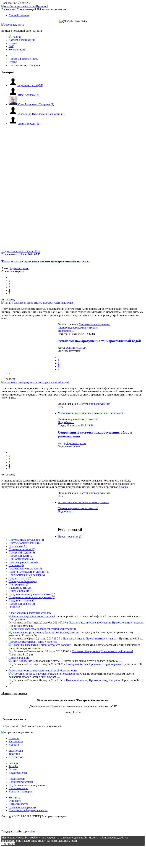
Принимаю (8, 843)
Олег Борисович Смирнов (36, 104)
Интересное (16, 757)
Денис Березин (29, 123)
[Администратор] (13, 85)
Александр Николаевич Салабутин (41, 113)
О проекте (15, 800)
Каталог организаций (22, 39)
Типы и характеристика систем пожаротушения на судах (45, 261)
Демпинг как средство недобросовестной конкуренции (42, 628)
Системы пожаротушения (94, 324)
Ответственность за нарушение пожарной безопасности (43, 670)
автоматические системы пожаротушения (83, 502)
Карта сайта (16, 741)
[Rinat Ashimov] (13, 94)
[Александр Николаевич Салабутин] (13, 113)
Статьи (13, 43)
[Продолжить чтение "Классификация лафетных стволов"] (31, 616)
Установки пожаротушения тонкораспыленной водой (99, 341)
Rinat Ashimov (28, 94)
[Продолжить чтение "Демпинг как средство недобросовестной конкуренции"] (44, 632)
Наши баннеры (18, 772)
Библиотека (16, 750)
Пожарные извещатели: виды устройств (33, 641)
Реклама (14, 763)
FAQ (11, 46)
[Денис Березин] (13, 123)
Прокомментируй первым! (128, 622)
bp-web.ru (29, 831)
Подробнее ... (66, 330)
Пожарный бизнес (74, 638)
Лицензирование (19, 657)
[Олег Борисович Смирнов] (13, 104)
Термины (14, 753)
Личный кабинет (19, 15)
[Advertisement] (22, 163)
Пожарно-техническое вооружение (90, 622)
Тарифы (13, 766)
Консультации (17, 49)
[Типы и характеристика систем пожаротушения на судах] (37, 302)
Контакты (14, 797)
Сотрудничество (18, 803)
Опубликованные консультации (28, 785)
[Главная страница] (15, 36)
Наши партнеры (18, 788)
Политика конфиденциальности (28, 810)
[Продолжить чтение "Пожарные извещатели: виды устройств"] (35, 644)
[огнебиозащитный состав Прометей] (24, 6)
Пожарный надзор (77, 680)
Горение (66, 644)
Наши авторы (17, 778)
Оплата (13, 769)
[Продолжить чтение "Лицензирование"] (21, 660)
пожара (123, 486)
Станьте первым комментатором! (78, 327)
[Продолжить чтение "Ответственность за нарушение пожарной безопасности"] (44, 673)
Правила (14, 738)
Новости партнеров (20, 791)
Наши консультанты (21, 781)
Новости (14, 744)
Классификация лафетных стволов (30, 612)
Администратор (30, 85)
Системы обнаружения (86, 651)
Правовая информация (22, 807)
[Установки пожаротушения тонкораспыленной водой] (35, 382)
